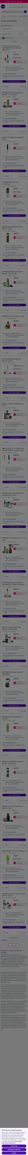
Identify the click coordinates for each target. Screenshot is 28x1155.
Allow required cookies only (14, 1149)
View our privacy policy (10, 1143)
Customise (14, 1153)
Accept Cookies (14, 1146)
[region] (14, 1141)
